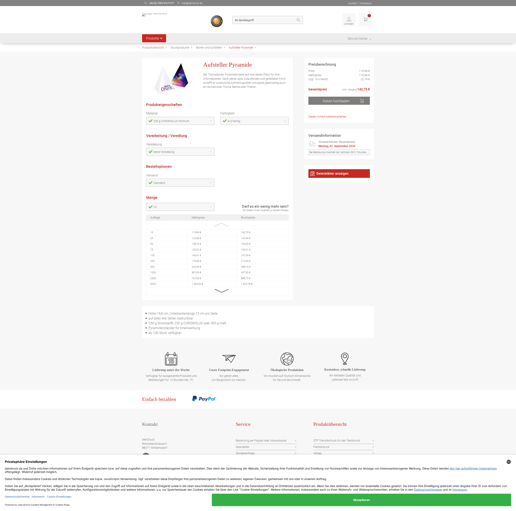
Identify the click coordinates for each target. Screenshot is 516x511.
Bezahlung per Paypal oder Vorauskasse (261, 440)
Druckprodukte (180, 47)
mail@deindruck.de (192, 3)
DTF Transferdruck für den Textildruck (336, 440)
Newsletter (242, 447)
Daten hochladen (336, 100)
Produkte (152, 38)
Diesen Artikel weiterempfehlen (327, 116)
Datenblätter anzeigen (332, 173)
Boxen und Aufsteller (209, 47)
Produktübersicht (153, 47)
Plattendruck (321, 447)
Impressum (366, 3)
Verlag (317, 453)
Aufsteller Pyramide (241, 47)
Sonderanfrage (245, 453)
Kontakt (352, 3)
